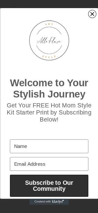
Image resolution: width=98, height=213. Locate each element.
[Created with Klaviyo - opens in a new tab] (49, 202)
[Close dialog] (92, 14)
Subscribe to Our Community (49, 186)
